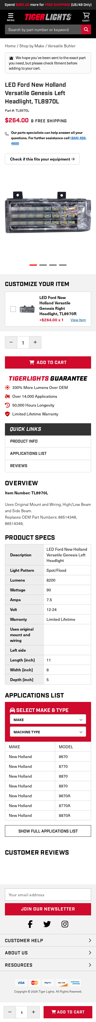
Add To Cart (51, 363)
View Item (78, 319)
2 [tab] (43, 265)
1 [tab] (33, 265)
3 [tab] (53, 265)
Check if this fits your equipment (40, 159)
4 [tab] (62, 265)
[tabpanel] (48, 212)
